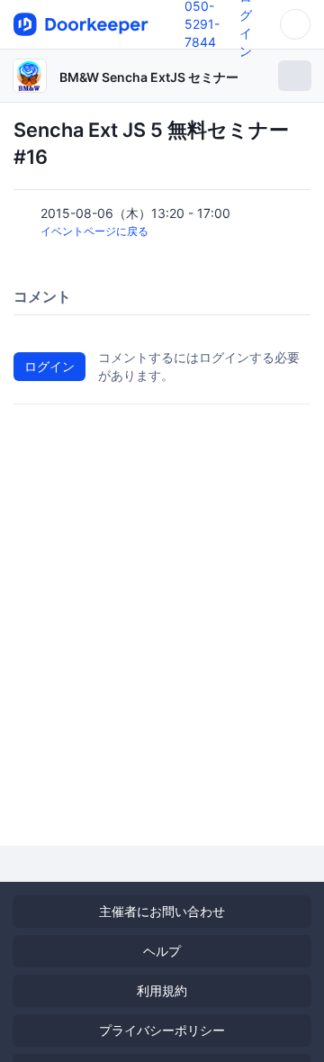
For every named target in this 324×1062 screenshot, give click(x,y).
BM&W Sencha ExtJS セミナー (148, 77)
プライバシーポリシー (162, 1030)
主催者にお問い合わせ (162, 911)
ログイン (49, 366)
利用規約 (162, 990)
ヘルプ (162, 950)
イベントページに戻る (94, 231)
